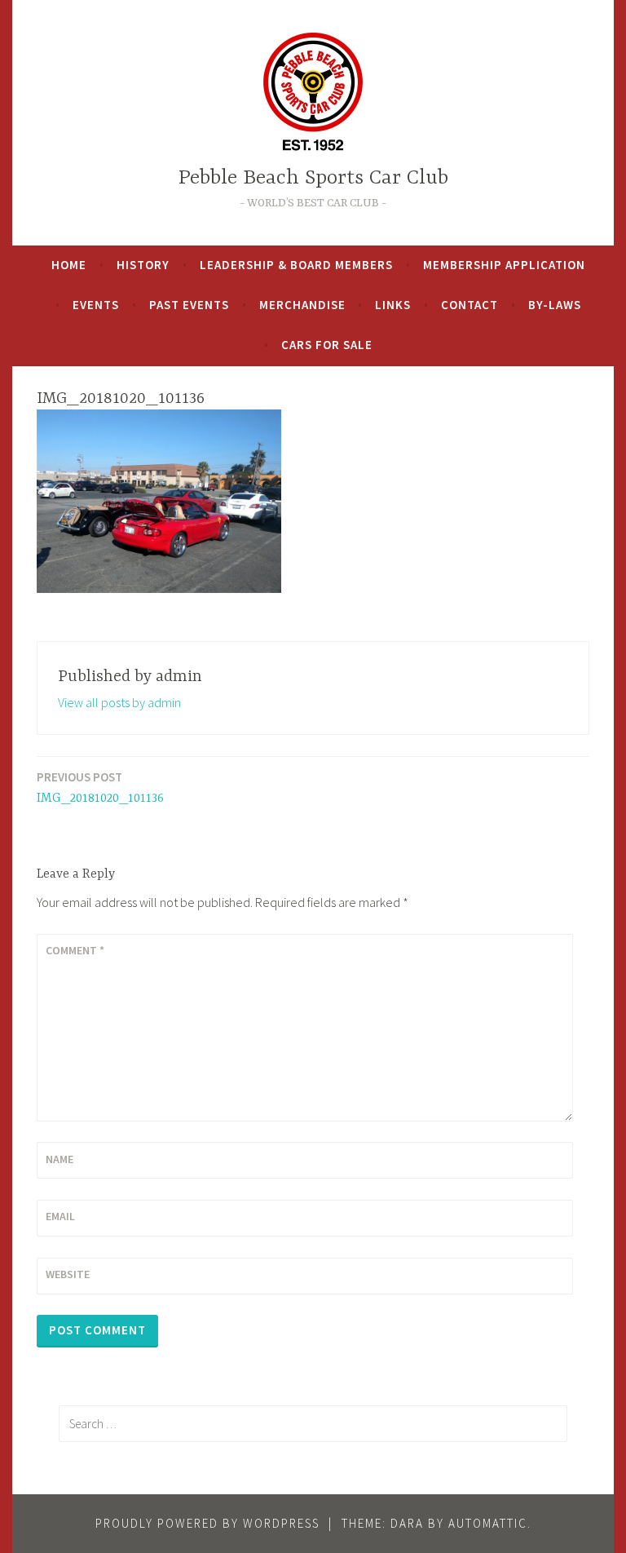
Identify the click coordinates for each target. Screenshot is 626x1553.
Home (68, 264)
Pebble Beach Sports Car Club (313, 178)
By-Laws (554, 304)
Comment (75, 950)
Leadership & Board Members (296, 264)
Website (68, 1274)
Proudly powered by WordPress (207, 1523)
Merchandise (302, 304)
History (143, 264)
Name (59, 1159)
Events (96, 304)
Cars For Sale (327, 344)
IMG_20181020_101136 (100, 787)
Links (393, 304)
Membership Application (504, 264)
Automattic (487, 1523)
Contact (469, 304)
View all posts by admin (119, 702)
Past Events (189, 304)
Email (60, 1216)
